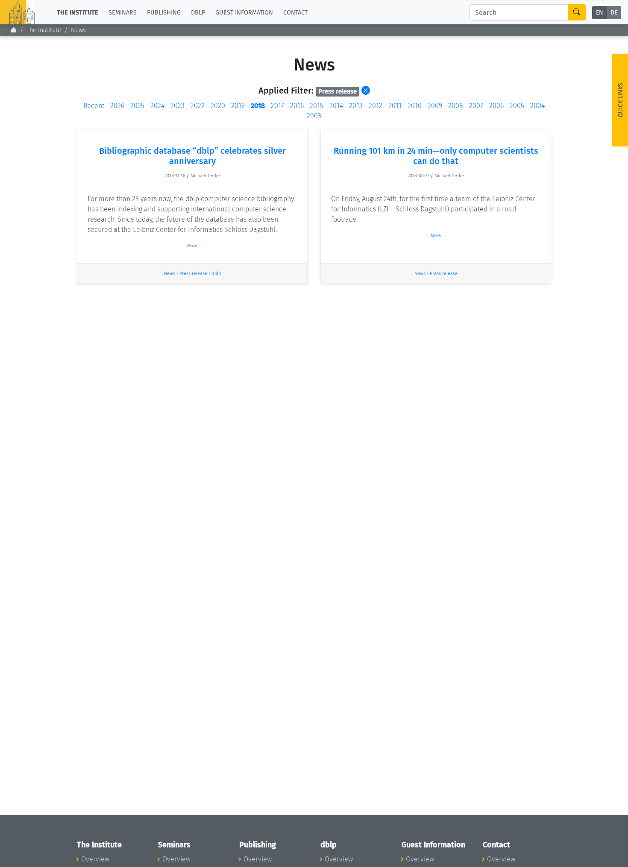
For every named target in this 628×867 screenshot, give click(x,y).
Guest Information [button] (244, 12)
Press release (193, 273)
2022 (198, 106)
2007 (476, 106)
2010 (415, 106)
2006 (496, 106)
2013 (356, 106)
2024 (157, 106)
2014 (336, 106)
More (192, 246)
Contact (295, 12)
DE (613, 12)
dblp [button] (198, 12)
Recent (93, 106)
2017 (277, 106)
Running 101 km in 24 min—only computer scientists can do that (436, 156)
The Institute (43, 30)
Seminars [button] (123, 12)
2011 (395, 106)
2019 (238, 106)
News (78, 30)
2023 (177, 106)
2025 (137, 106)
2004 (537, 106)
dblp (216, 273)
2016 (297, 106)
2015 (316, 106)
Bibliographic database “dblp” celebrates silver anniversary (192, 156)
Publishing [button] (164, 12)
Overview (95, 859)
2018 (258, 106)
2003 (314, 116)
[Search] (577, 12)
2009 (435, 106)
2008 (455, 106)
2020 (218, 106)
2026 (117, 106)
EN (599, 12)
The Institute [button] (77, 12)
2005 (517, 106)
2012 (375, 106)
